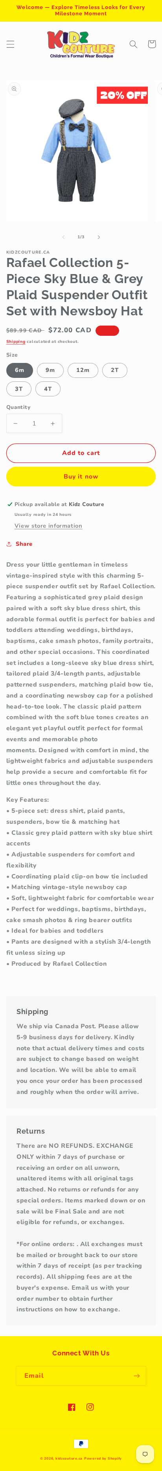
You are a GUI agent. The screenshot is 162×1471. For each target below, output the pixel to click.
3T (19, 389)
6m (19, 370)
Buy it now (81, 476)
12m (83, 370)
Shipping (16, 341)
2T (115, 370)
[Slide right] (98, 237)
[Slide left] (63, 237)
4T (48, 389)
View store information (49, 526)
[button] (10, 44)
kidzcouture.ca (69, 1458)
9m (50, 370)
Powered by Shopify (103, 1458)
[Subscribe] (137, 1375)
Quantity (18, 407)
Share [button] (24, 544)
